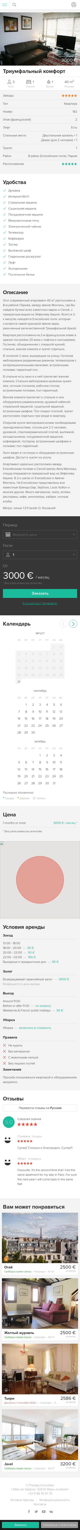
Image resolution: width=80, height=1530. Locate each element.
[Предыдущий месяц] (63, 624)
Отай (8, 1267)
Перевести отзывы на (40, 1108)
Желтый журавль (19, 1333)
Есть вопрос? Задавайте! (40, 603)
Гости (7, 545)
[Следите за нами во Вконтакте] (51, 1512)
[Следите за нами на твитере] (36, 1512)
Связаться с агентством (59, 1525)
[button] (77, 39)
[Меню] (4, 4)
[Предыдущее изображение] (6, 1237)
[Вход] (73, 4)
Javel (8, 1464)
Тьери (9, 1398)
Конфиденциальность (54, 1500)
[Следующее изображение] (73, 1237)
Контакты (40, 1504)
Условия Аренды (22, 1500)
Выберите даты (25, 535)
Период (10, 525)
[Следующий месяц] (73, 624)
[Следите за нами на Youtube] (43, 1512)
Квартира (29, 1271)
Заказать (20, 1525)
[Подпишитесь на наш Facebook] (29, 1512)
